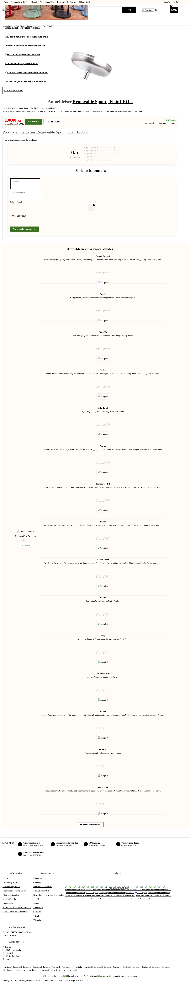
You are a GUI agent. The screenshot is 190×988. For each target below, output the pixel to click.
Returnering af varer (10, 882)
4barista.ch (165, 967)
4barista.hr (78, 967)
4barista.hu (26, 967)
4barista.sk (7, 967)
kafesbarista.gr (21, 970)
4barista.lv (136, 967)
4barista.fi (127, 967)
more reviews (25, 545)
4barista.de (56, 967)
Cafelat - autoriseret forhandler (15, 912)
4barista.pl (46, 967)
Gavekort (73, 2)
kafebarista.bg (34, 970)
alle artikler (13, 90)
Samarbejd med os (10, 899)
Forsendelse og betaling (20, 2)
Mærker (36, 903)
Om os (6, 2)
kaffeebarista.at (8, 970)
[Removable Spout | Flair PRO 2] (131, 893)
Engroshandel (62, 2)
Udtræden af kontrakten (42, 887)
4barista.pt (117, 967)
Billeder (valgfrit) (17, 202)
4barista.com (67, 967)
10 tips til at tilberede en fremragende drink (25, 45)
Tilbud (81, 2)
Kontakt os (37, 878)
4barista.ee (155, 967)
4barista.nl (87, 967)
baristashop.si (71, 970)
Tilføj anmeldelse (90, 824)
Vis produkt (33, 122)
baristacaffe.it (46, 970)
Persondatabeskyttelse (41, 891)
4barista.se (107, 967)
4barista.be (97, 967)
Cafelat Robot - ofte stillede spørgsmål (22, 28)
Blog (41, 2)
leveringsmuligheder (167, 123)
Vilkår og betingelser (11, 895)
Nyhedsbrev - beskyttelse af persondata (48, 895)
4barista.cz (16, 967)
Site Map (36, 899)
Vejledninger (38, 920)
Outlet (88, 2)
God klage (37, 882)
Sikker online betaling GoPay (14, 891)
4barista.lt (146, 967)
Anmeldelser (50, 2)
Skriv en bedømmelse (24, 229)
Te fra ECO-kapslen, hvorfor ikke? (21, 63)
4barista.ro (36, 967)
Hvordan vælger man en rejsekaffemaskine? (25, 81)
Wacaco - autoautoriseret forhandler (17, 908)
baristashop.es (59, 970)
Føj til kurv (53, 122)
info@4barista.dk (171, 2)
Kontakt (34, 2)
